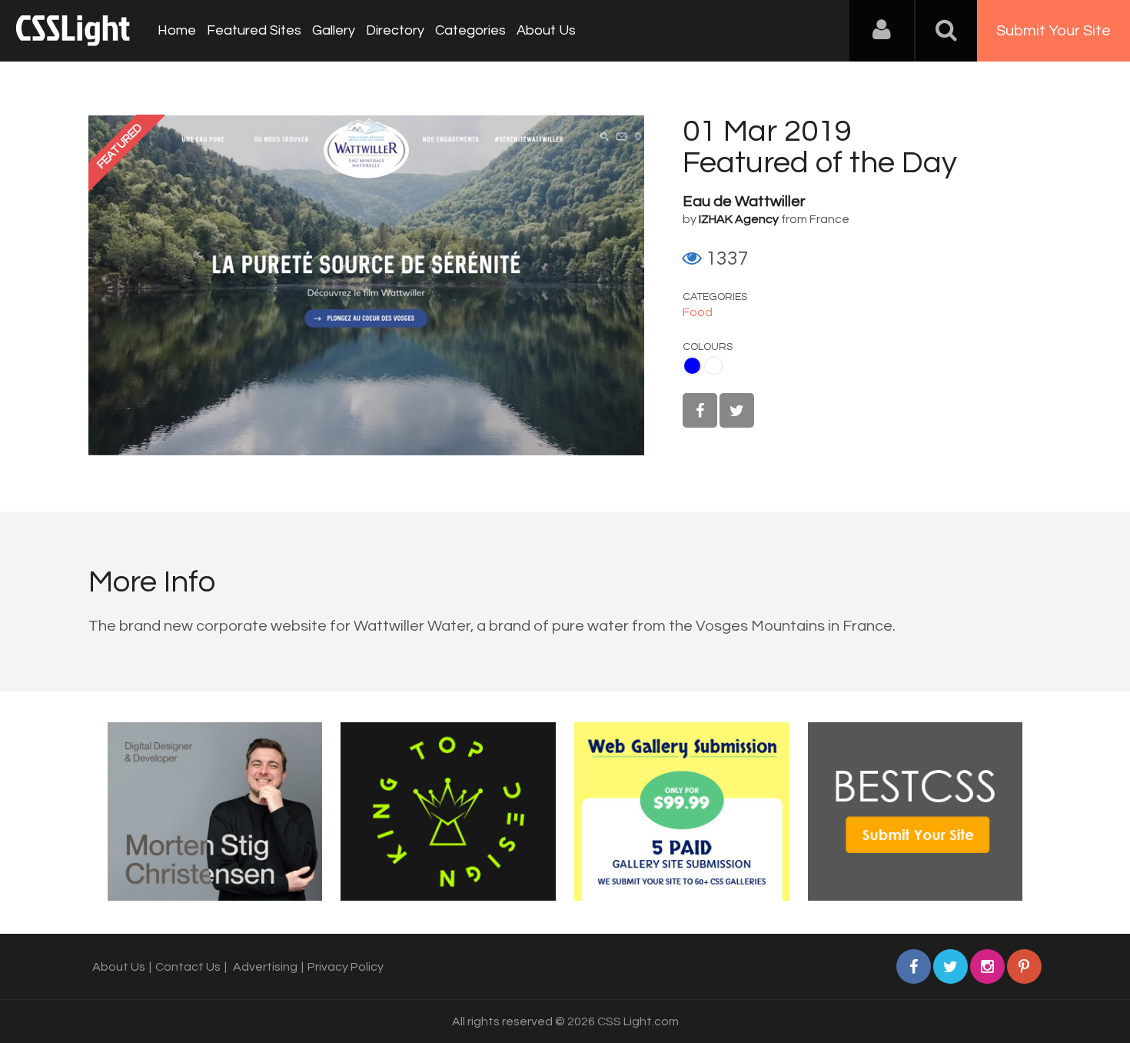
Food (698, 312)
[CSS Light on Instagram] (987, 966)
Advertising (265, 967)
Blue (692, 365)
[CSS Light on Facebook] (700, 410)
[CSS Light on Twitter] (737, 410)
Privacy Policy (345, 967)
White (713, 365)
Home (177, 30)
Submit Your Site (1053, 30)
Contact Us (188, 967)
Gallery (333, 30)
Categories (470, 30)
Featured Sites (254, 30)
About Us (546, 30)
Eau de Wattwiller (744, 201)
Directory (395, 30)
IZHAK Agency (739, 219)
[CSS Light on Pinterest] (1024, 966)
